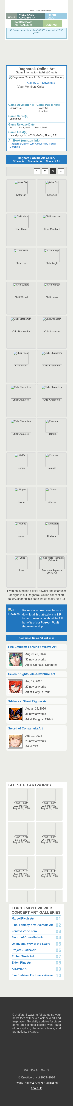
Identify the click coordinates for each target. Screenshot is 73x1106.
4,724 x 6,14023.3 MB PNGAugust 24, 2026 (49, 874)
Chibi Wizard (21, 297)
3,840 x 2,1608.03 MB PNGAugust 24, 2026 (21, 874)
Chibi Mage (21, 229)
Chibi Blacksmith (21, 331)
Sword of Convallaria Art (28, 937)
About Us (36, 1088)
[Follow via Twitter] (47, 1007)
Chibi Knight (52, 263)
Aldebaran (52, 536)
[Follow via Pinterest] (58, 1007)
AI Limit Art (19, 968)
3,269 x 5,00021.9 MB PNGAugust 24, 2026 (49, 806)
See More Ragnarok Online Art (52, 571)
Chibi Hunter (52, 297)
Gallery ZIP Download (41, 82)
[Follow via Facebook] (36, 1007)
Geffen (21, 468)
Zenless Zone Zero (24, 931)
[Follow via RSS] (15, 1007)
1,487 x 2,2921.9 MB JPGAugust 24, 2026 (21, 840)
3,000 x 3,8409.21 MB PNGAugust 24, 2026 (21, 806)
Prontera (52, 434)
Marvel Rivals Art (23, 918)
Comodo (52, 468)
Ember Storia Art (23, 956)
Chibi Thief (21, 263)
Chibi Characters (51, 365)
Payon (21, 502)
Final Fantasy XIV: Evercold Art (32, 924)
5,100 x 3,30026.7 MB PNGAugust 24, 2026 (49, 840)
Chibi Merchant (52, 229)
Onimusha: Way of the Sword (31, 943)
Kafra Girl (21, 195)
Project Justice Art (24, 950)
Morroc (21, 536)
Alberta (52, 502)
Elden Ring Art (21, 962)
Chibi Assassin (52, 331)
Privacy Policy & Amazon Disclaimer (36, 1082)
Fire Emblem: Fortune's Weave (32, 975)
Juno (21, 570)
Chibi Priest (21, 365)
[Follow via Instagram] (25, 1007)
